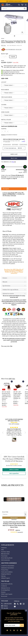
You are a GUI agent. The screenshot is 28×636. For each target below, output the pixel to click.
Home (2, 38)
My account (4, 596)
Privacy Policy (4, 570)
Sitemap (3, 576)
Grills (2, 549)
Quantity (3, 128)
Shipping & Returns (6, 574)
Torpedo (13, 56)
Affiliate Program (5, 578)
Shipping (3, 134)
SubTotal (4, 126)
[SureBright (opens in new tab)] (23, 141)
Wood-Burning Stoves (6, 558)
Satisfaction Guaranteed (7, 568)
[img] (14, 422)
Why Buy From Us (5, 588)
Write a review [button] (14, 470)
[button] (14, 188)
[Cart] (22, 5)
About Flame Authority (6, 584)
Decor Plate (5, 512)
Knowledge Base (5, 590)
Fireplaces (4, 547)
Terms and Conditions (6, 572)
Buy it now (14, 158)
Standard (5, 57)
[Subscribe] (22, 625)
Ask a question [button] (14, 473)
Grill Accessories (5, 560)
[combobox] (14, 8)
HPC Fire (3, 45)
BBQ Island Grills (5, 554)
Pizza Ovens (4, 556)
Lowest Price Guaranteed (7, 565)
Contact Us (4, 586)
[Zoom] (22, 32)
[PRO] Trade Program (6, 594)
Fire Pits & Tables (5, 552)
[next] (25, 514)
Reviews (3, 592)
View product (14, 517)
